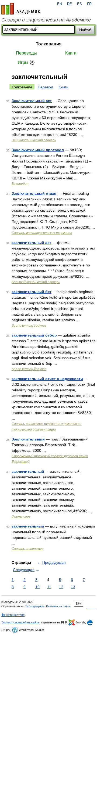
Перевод (45, 87)
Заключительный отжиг (34, 193)
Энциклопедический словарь (34, 140)
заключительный (28, 471)
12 (61, 587)
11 (49, 587)
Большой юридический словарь (36, 282)
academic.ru (20, 9)
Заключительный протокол (38, 150)
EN (59, 4)
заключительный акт (31, 242)
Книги (71, 53)
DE (69, 4)
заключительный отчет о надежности (47, 379)
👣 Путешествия (13, 614)
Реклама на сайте (58, 606)
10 (37, 587)
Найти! (85, 30)
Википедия (20, 184)
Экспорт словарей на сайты (20, 622)
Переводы (26, 53)
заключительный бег (31, 292)
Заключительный (28, 439)
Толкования (48, 44)
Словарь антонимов (27, 549)
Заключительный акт (32, 101)
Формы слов (21, 516)
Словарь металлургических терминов (42, 233)
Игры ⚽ (26, 62)
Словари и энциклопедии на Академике (46, 20)
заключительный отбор (34, 335)
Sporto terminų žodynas (29, 325)
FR (89, 4)
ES (79, 4)
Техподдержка (34, 606)
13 (73, 587)
